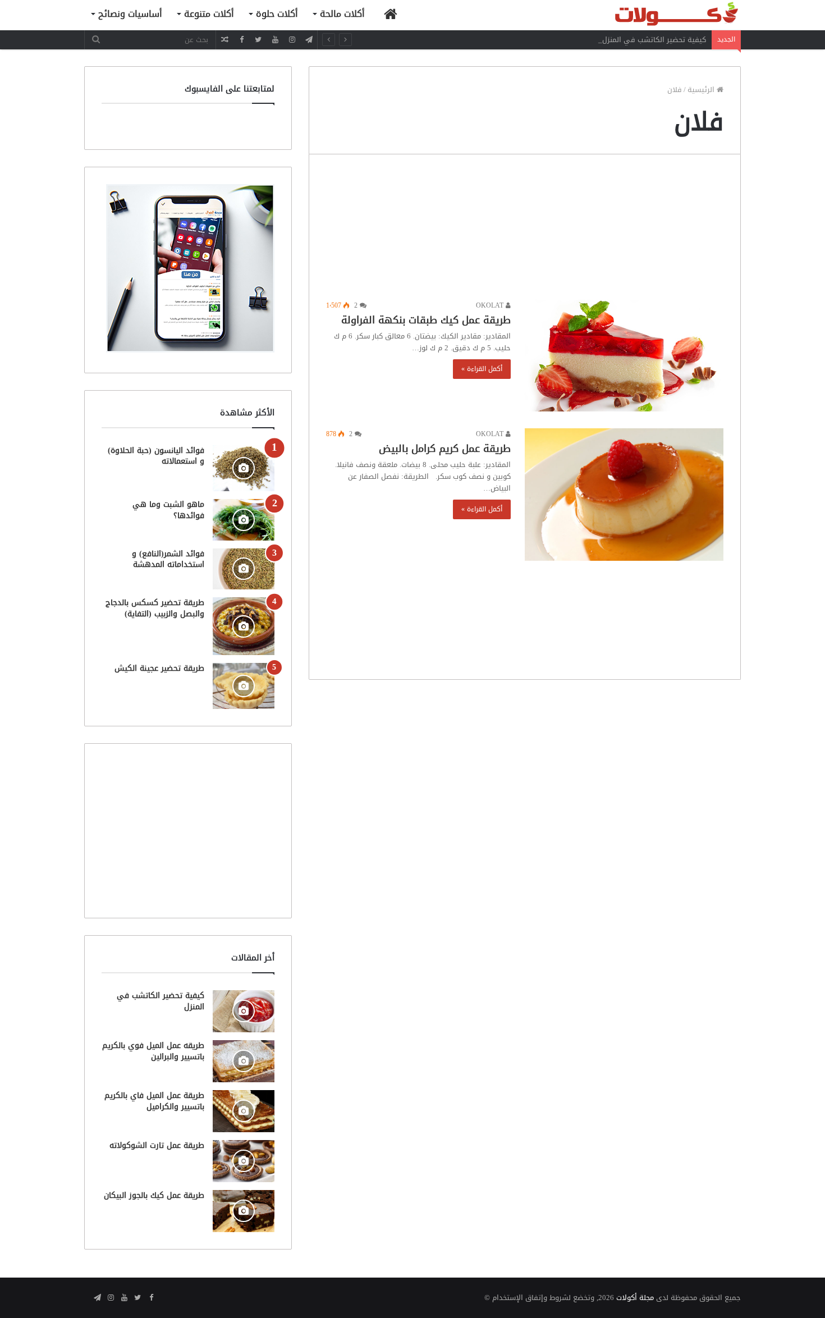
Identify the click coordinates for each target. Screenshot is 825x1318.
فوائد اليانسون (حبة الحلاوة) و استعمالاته (156, 456)
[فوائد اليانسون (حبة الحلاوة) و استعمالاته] (243, 468)
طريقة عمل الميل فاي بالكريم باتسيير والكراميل (154, 1101)
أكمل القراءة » (481, 369)
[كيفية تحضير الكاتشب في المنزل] (243, 1011)
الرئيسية (702, 90)
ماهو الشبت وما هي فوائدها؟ (168, 510)
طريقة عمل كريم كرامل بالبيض (445, 448)
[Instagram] (291, 39)
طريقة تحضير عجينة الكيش (159, 668)
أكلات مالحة (342, 13)
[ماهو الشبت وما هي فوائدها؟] (243, 519)
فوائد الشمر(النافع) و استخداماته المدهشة (168, 559)
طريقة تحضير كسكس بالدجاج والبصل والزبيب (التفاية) (155, 608)
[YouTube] (275, 39)
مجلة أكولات (635, 1297)
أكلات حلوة (277, 13)
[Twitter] (258, 39)
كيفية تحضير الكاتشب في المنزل (654, 40)
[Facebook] (241, 39)
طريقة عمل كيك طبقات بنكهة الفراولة (426, 320)
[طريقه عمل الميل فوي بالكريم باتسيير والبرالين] (243, 1061)
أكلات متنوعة (209, 13)
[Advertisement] (524, 229)
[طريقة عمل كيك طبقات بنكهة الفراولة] (624, 355)
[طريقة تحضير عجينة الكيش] (243, 686)
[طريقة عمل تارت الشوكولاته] (243, 1161)
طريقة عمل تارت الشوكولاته (156, 1145)
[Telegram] (308, 39)
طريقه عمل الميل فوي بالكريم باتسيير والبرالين (153, 1051)
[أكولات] (656, 15)
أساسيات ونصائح (130, 13)
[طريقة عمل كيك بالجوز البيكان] (243, 1211)
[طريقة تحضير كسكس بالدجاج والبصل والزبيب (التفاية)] (243, 626)
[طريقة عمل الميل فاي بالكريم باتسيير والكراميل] (243, 1111)
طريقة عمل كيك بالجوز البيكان (154, 1195)
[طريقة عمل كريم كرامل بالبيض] (624, 494)
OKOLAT (491, 305)
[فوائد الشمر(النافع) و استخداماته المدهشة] (243, 568)
